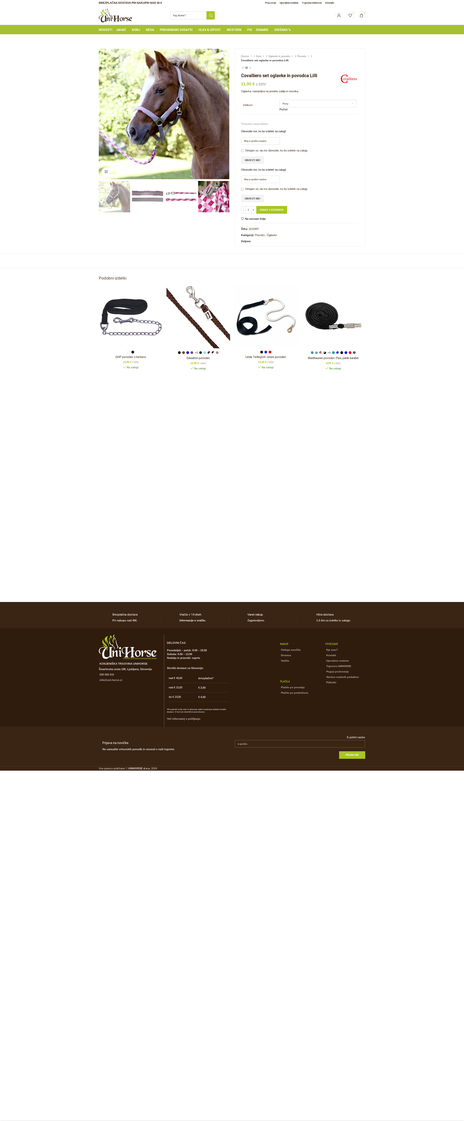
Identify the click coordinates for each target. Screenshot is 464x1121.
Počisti (283, 109)
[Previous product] (243, 68)
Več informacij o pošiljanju (183, 718)
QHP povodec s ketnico (130, 357)
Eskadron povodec (198, 358)
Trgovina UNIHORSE (338, 666)
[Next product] (250, 68)
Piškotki (331, 682)
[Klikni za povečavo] (106, 171)
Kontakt (331, 655)
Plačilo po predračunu (294, 692)
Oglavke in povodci (279, 56)
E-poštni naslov (356, 737)
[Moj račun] (339, 15)
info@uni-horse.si (111, 680)
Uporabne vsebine (337, 660)
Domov (245, 56)
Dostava (286, 655)
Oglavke (272, 235)
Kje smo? (332, 649)
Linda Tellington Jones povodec (265, 357)
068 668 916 (107, 674)
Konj (259, 56)
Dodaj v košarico (271, 210)
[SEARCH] (210, 15)
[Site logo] (115, 14)
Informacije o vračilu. (192, 620)
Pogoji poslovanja (337, 671)
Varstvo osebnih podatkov (342, 677)
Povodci (302, 56)
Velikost (248, 105)
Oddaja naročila (291, 649)
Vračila (285, 660)
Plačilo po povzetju (293, 687)
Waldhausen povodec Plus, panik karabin (333, 358)
